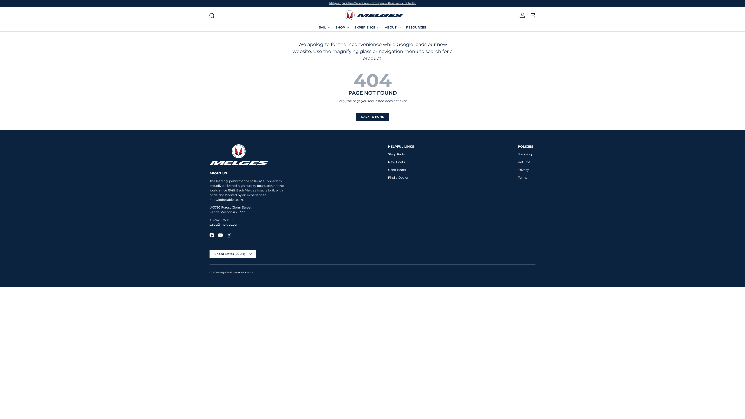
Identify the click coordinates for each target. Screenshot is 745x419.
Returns (524, 162)
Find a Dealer (398, 177)
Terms (522, 177)
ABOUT (391, 27)
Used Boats (397, 170)
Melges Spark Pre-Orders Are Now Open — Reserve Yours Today (372, 3)
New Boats (396, 162)
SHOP (340, 27)
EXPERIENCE (364, 27)
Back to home (372, 117)
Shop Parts (396, 154)
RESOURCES (416, 27)
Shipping (525, 154)
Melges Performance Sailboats (236, 272)
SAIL (322, 27)
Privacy (523, 170)
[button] (533, 15)
